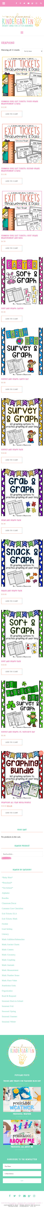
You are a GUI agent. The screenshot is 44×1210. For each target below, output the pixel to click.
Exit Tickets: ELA (9, 914)
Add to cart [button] (12, 114)
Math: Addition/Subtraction (13, 939)
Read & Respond (9, 996)
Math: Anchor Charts (10, 944)
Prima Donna (25, 1205)
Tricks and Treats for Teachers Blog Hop (22, 1081)
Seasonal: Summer (9, 1016)
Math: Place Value (9, 980)
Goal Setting (7, 929)
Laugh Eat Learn (34, 1203)
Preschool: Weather (22, 1114)
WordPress (24, 1206)
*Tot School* (7, 888)
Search (11, 860)
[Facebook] (16, 3)
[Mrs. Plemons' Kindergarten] (22, 19)
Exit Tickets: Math (9, 919)
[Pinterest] (20, 3)
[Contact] (29, 3)
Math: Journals (8, 965)
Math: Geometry (8, 955)
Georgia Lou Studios (26, 1204)
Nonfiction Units (9, 986)
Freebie (5, 924)
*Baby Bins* (7, 877)
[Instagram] (36, 3)
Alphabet (5, 893)
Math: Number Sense (10, 975)
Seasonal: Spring (9, 1011)
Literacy (5, 934)
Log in (33, 1206)
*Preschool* (7, 883)
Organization (7, 991)
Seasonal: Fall (7, 1006)
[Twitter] (24, 3)
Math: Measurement (10, 970)
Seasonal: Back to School (12, 1001)
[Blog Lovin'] (32, 4)
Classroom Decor (9, 903)
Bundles (5, 898)
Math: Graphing (8, 960)
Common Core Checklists (12, 908)
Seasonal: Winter (9, 1022)
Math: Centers (8, 950)
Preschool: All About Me (22, 1147)
